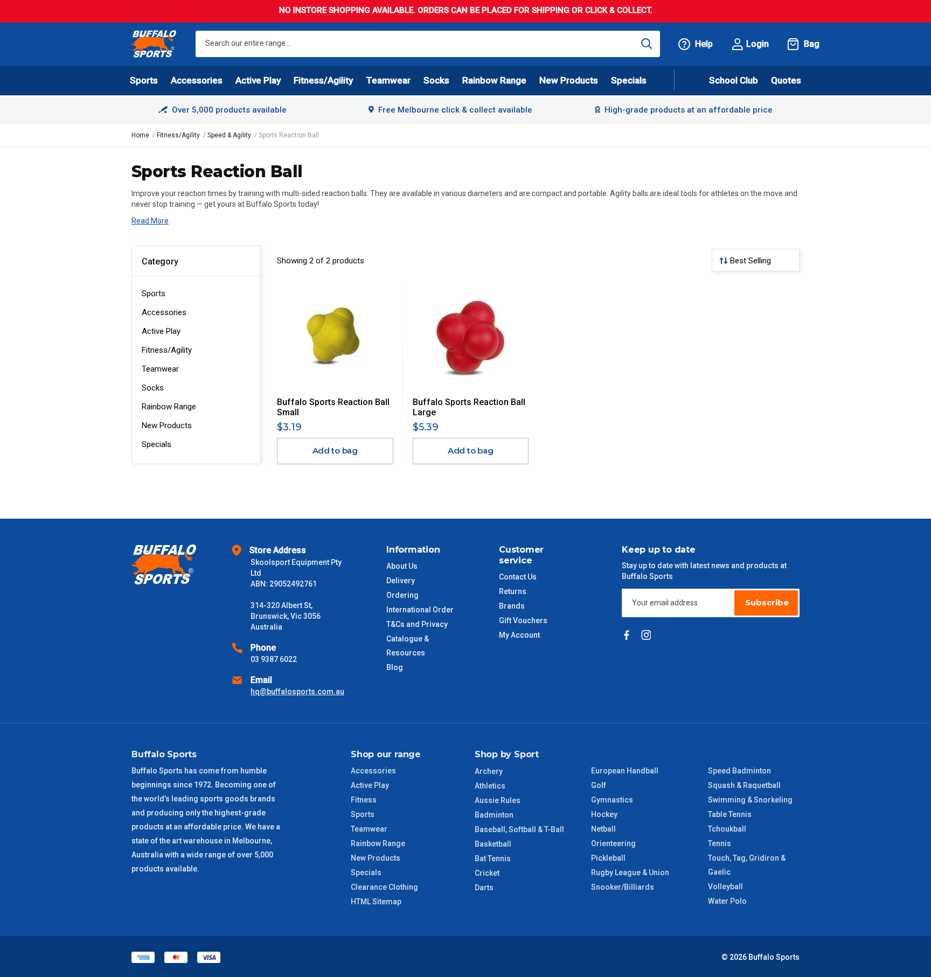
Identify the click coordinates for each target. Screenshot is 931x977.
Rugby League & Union (630, 872)
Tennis (719, 843)
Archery (489, 771)
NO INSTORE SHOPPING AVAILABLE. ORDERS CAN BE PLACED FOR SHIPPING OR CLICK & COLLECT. (465, 10)
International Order (420, 609)
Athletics (490, 785)
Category (160, 261)
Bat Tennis (493, 858)
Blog (394, 667)
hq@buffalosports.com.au (297, 691)
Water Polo (727, 901)
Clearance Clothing (384, 887)
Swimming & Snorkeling (750, 799)
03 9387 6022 (274, 659)
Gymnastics (612, 799)
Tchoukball (727, 829)
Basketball (493, 844)
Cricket (487, 873)
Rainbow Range (169, 406)
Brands (512, 606)
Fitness (364, 799)
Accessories (164, 312)
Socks (153, 388)
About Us (402, 566)
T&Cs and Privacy (417, 624)
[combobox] (428, 44)
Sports (153, 293)
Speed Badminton (739, 770)
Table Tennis (730, 814)
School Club (733, 80)
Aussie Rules (497, 800)
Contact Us (518, 577)
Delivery (400, 580)
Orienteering (613, 843)
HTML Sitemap (376, 901)
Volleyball (725, 886)
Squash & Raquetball (744, 785)
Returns (512, 591)
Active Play (161, 331)
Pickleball (608, 858)
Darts (484, 887)
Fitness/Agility (167, 350)
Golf (598, 785)
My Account (519, 635)
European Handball (624, 770)
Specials (156, 444)
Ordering (402, 595)
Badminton (494, 815)
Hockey (604, 814)
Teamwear (160, 369)
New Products (568, 80)
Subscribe (767, 602)
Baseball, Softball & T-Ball (519, 829)
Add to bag (335, 450)
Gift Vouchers (523, 620)
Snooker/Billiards (622, 887)
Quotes (786, 80)
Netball (603, 829)
